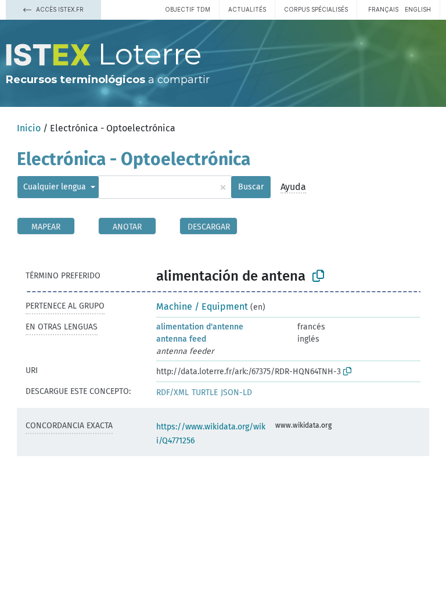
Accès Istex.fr (59, 9)
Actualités (247, 9)
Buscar (251, 187)
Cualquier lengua (55, 187)
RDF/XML (172, 392)
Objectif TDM (187, 9)
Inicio (29, 128)
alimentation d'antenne (199, 327)
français (383, 9)
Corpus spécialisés (316, 9)
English (418, 9)
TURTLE (205, 392)
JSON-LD (236, 392)
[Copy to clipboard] (318, 276)
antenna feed (181, 339)
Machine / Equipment (202, 306)
